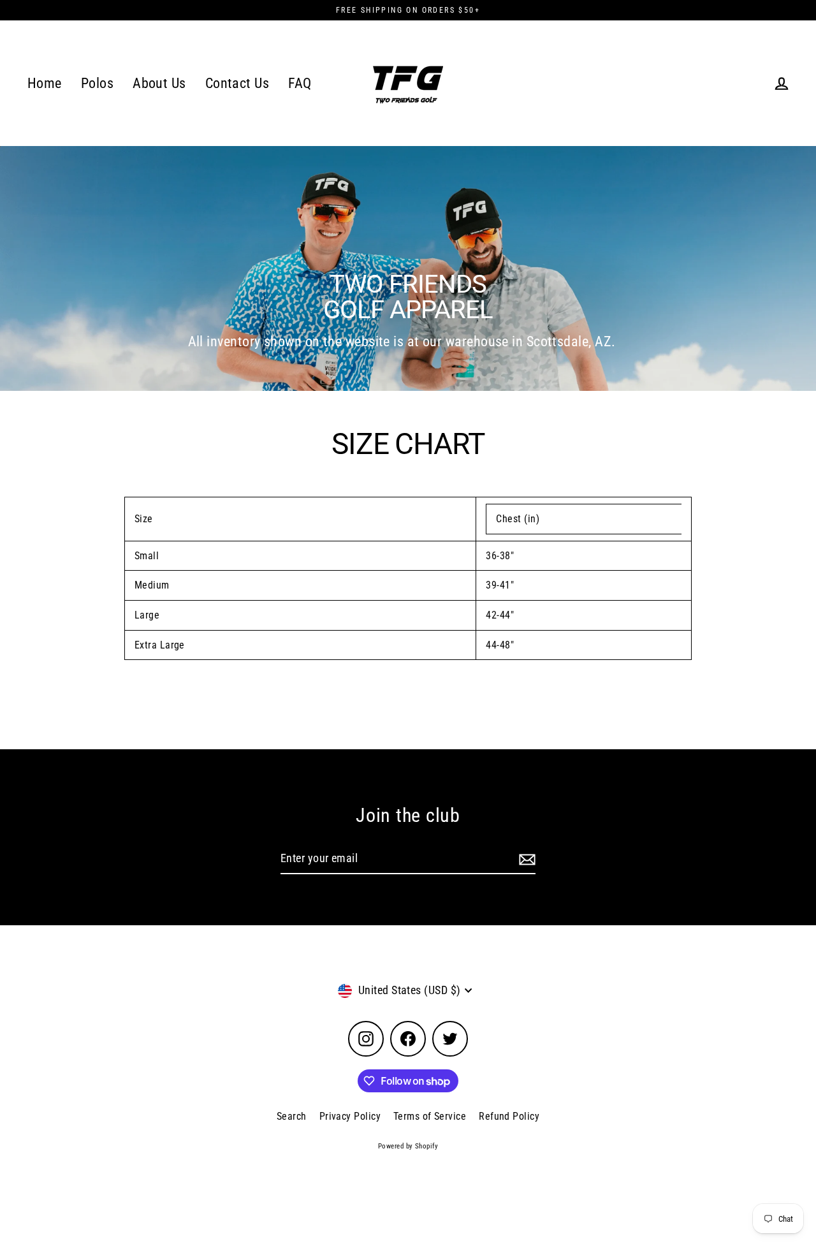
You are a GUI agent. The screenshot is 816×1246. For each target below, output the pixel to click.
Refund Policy (509, 1116)
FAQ (299, 83)
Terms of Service (429, 1116)
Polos (97, 83)
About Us (159, 83)
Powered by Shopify (408, 1146)
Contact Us (237, 83)
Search (292, 1116)
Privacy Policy (350, 1116)
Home (44, 83)
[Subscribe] (525, 859)
